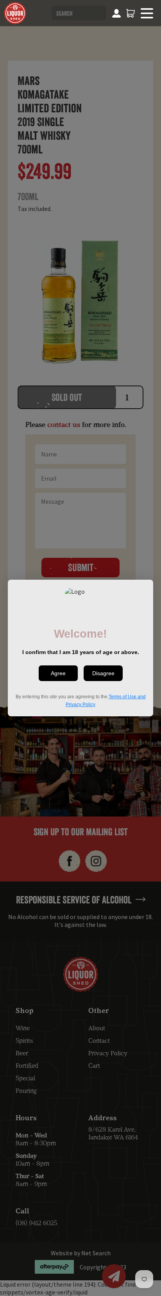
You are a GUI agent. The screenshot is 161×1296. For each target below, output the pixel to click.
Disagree (103, 673)
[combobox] (79, 13)
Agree (58, 673)
